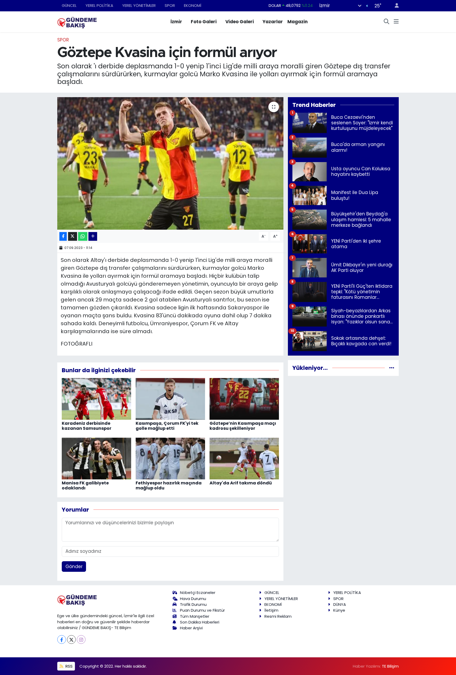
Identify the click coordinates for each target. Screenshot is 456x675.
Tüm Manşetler (194, 616)
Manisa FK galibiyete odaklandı (85, 485)
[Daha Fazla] (92, 236)
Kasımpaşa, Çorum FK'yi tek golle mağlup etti (167, 425)
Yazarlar (273, 21)
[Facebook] (61, 639)
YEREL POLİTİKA (99, 5)
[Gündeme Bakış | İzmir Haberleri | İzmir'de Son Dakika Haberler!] (77, 21)
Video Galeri (239, 21)
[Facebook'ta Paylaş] (63, 236)
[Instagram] (81, 639)
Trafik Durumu (193, 604)
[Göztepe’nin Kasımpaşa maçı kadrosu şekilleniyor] (244, 398)
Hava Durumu (193, 598)
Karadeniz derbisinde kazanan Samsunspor (86, 425)
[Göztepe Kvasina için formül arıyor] (170, 163)
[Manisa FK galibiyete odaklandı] (96, 458)
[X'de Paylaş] (72, 236)
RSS (68, 666)
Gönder (74, 566)
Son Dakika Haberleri (199, 622)
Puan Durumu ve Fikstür (202, 610)
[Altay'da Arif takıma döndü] (244, 458)
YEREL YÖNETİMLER (139, 5)
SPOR (170, 5)
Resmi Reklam (278, 616)
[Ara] (387, 21)
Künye (339, 610)
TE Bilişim (390, 666)
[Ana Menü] (396, 21)
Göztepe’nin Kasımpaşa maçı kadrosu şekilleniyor (243, 425)
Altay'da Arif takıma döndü (241, 483)
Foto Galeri (204, 21)
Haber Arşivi (191, 628)
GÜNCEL (69, 5)
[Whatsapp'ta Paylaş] (82, 236)
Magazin (297, 21)
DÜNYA (339, 604)
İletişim (271, 610)
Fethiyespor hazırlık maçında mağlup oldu (169, 485)
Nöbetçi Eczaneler (197, 592)
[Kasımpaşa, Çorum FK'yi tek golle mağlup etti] (170, 398)
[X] (71, 639)
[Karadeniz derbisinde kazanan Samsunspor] (96, 398)
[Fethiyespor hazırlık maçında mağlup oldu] (170, 458)
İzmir (176, 21)
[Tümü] (391, 368)
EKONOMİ (192, 5)
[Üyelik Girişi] (394, 5)
